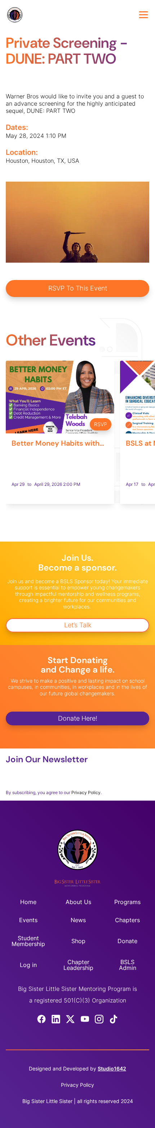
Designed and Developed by (77, 1068)
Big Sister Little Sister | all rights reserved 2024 (77, 1101)
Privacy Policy (86, 792)
